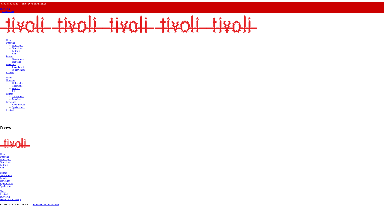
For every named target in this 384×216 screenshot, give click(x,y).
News (3, 191)
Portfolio (4, 165)
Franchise (4, 178)
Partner (3, 172)
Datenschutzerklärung (10, 199)
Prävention (5, 181)
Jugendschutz (6, 183)
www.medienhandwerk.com (46, 204)
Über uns (4, 157)
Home (3, 154)
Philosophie (5, 159)
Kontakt (4, 194)
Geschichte (5, 162)
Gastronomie (6, 175)
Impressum (5, 9)
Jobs (2, 167)
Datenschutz (8, 11)
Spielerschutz (6, 186)
